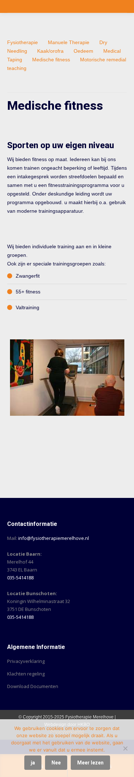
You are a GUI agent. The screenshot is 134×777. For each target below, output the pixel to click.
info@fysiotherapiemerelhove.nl (53, 538)
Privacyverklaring (26, 661)
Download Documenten (32, 686)
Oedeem (83, 51)
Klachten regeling (26, 673)
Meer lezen (90, 763)
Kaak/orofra (50, 51)
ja (33, 763)
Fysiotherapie (22, 42)
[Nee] (125, 748)
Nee (56, 763)
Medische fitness (51, 59)
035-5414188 (20, 577)
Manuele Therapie (68, 42)
